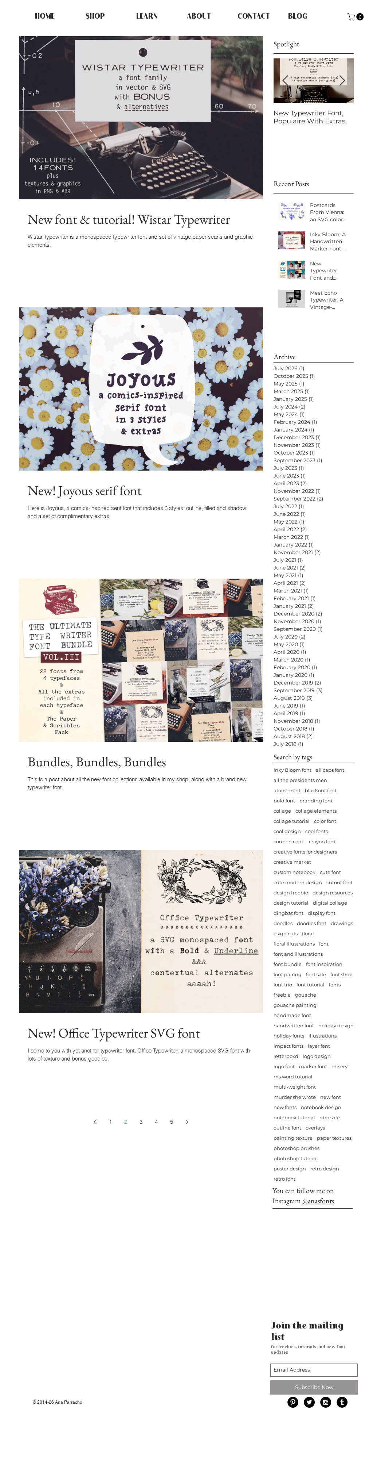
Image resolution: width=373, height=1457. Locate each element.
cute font (330, 872)
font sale (316, 974)
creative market (292, 862)
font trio (283, 985)
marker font (313, 1066)
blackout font (321, 790)
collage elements (316, 811)
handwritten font (294, 1025)
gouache (305, 995)
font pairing (288, 974)
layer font (319, 1046)
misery (339, 1066)
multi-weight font (295, 1087)
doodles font (311, 923)
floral (308, 933)
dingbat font (288, 913)
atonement (287, 790)
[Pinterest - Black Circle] (292, 1402)
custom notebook (294, 872)
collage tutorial (292, 821)
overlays (315, 1128)
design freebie (291, 893)
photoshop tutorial (296, 1158)
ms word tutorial (293, 1077)
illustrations (323, 1036)
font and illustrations (298, 954)
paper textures (334, 1138)
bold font (284, 801)
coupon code (289, 841)
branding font (316, 801)
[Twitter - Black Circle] (309, 1402)
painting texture (293, 1138)
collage (282, 811)
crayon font (322, 841)
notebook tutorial (294, 1117)
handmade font (292, 1015)
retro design (324, 1169)
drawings (342, 923)
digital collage (330, 903)
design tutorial (291, 903)
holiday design (336, 1025)
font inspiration (324, 964)
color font (325, 821)
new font (330, 1097)
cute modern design (298, 882)
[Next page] (186, 1121)
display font (321, 913)
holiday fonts (289, 1036)
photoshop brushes (296, 1148)
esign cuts (286, 933)
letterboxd (286, 1056)
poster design (290, 1169)
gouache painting (295, 1005)
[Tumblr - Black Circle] (342, 1402)
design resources (333, 893)
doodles (283, 923)
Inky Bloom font (292, 770)
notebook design (321, 1107)
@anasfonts (318, 1200)
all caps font (330, 770)
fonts (335, 985)
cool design (287, 831)
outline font (287, 1128)
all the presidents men (300, 780)
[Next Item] (342, 81)
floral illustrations (294, 944)
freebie (282, 995)
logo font (284, 1066)
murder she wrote (295, 1097)
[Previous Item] (285, 81)
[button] (356, 16)
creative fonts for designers (305, 852)
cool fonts (316, 831)
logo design (317, 1056)
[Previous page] (95, 1121)
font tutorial (311, 985)
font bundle (288, 964)
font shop (341, 974)
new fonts (285, 1107)
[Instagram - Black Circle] (325, 1402)
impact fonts (288, 1046)
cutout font (339, 882)
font (324, 944)
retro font (284, 1179)
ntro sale (329, 1117)
